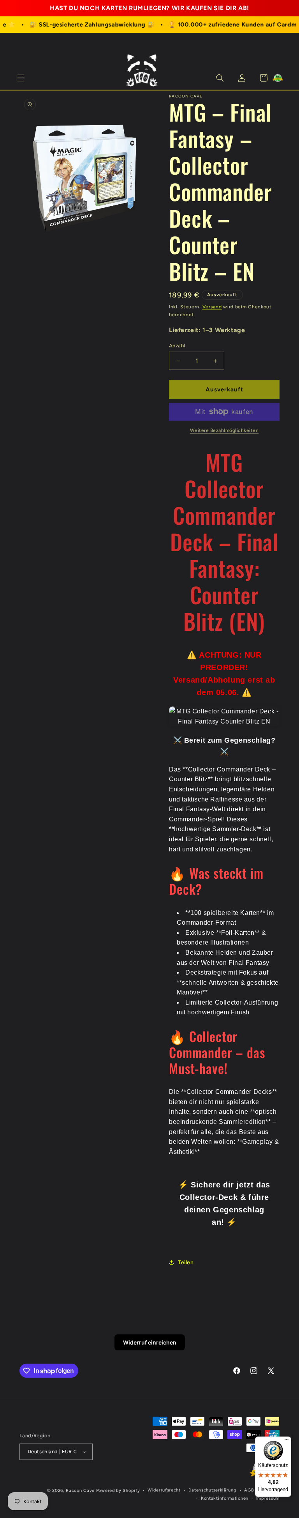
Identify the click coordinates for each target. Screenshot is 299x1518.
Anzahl (177, 346)
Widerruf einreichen (149, 1342)
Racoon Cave (80, 1490)
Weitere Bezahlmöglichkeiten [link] (224, 430)
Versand (212, 307)
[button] (21, 78)
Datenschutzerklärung (212, 1490)
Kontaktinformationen (224, 1498)
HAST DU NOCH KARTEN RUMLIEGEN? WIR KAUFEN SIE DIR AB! (149, 8)
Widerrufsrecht (164, 1490)
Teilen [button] (186, 1262)
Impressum (268, 1498)
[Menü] (286, 1441)
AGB (249, 1490)
